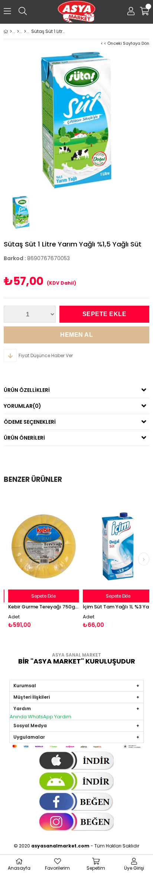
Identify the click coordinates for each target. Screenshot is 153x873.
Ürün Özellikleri (27, 390)
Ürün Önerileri (24, 437)
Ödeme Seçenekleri (30, 422)
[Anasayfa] (11, 31)
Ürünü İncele (54, 560)
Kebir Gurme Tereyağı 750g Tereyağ (39, 606)
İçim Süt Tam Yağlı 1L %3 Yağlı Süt (114, 606)
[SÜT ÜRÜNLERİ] (25, 31)
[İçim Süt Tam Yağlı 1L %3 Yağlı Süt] (114, 546)
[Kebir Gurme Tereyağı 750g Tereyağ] (39, 546)
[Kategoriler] (18, 31)
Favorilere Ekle (39, 560)
